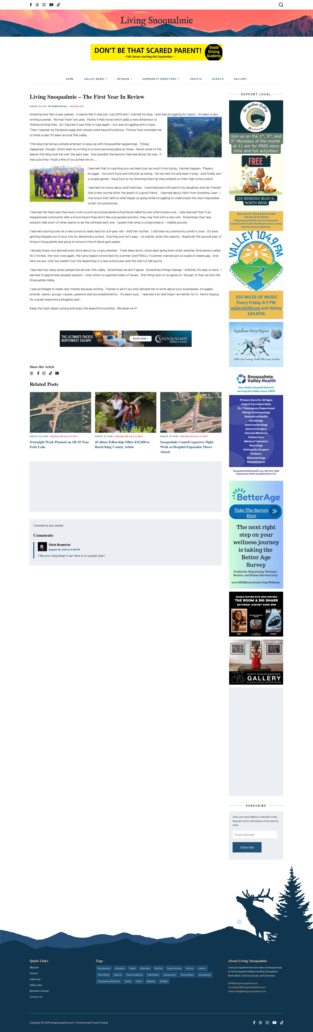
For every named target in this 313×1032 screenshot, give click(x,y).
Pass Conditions (135, 974)
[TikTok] (52, 373)
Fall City (158, 968)
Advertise (35, 979)
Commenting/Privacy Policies (92, 1022)
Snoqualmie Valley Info (64, 436)
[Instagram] (45, 373)
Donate (34, 973)
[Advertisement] (126, 486)
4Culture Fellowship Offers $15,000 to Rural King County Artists (122, 444)
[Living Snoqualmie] (156, 21)
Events (218, 78)
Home (70, 78)
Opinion (123, 78)
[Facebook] (38, 373)
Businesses (104, 968)
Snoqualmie (77, 106)
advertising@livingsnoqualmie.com (247, 991)
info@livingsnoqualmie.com (243, 983)
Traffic (196, 78)
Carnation (120, 968)
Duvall (132, 968)
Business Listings (39, 990)
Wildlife (163, 981)
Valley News (94, 78)
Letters (202, 968)
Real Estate (153, 974)
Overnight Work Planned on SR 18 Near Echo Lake (59, 444)
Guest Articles (174, 968)
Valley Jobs (36, 984)
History (189, 968)
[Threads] (33, 373)
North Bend (103, 974)
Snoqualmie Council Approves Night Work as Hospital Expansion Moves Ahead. (186, 446)
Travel (139, 981)
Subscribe (247, 847)
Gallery (240, 78)
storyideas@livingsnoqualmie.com (246, 987)
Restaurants (170, 974)
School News (187, 974)
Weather (34, 967)
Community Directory (159, 78)
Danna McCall (60, 106)
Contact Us (36, 996)
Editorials (145, 968)
